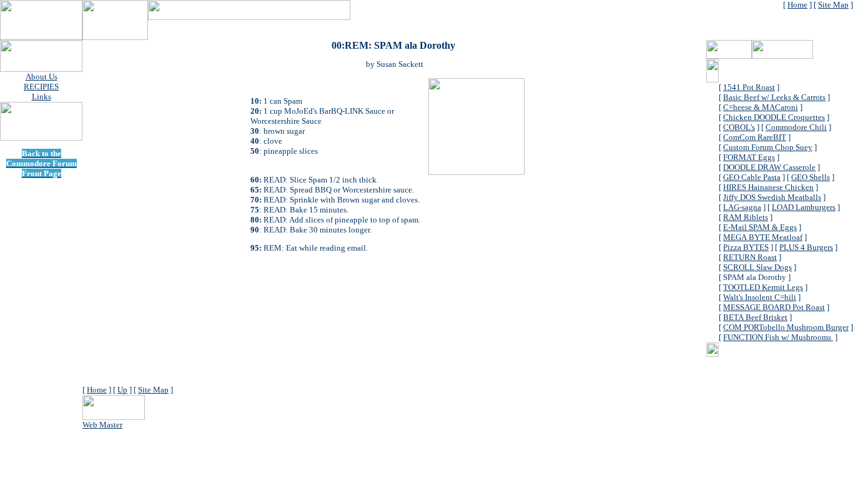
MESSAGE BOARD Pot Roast (774, 307)
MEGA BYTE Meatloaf (762, 237)
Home (797, 4)
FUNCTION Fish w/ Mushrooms (778, 337)
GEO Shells (810, 177)
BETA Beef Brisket (755, 317)
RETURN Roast (750, 257)
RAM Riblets (745, 217)
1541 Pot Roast (749, 87)
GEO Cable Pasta (752, 177)
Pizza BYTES (746, 247)
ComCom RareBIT (754, 137)
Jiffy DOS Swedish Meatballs (772, 197)
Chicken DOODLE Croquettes (774, 117)
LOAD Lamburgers (804, 207)
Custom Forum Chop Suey (767, 147)
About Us (41, 76)
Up (122, 389)
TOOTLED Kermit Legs (763, 287)
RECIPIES (41, 86)
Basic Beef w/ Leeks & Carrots (774, 97)
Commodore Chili (796, 127)
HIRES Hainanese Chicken (768, 187)
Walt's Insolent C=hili (759, 297)
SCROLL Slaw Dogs (757, 267)
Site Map (833, 4)
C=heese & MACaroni (760, 107)
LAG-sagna (742, 207)
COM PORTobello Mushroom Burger (786, 327)
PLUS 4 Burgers (806, 247)
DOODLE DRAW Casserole (769, 167)
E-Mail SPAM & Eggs (760, 227)
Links (41, 96)
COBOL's (739, 127)
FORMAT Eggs (749, 157)
